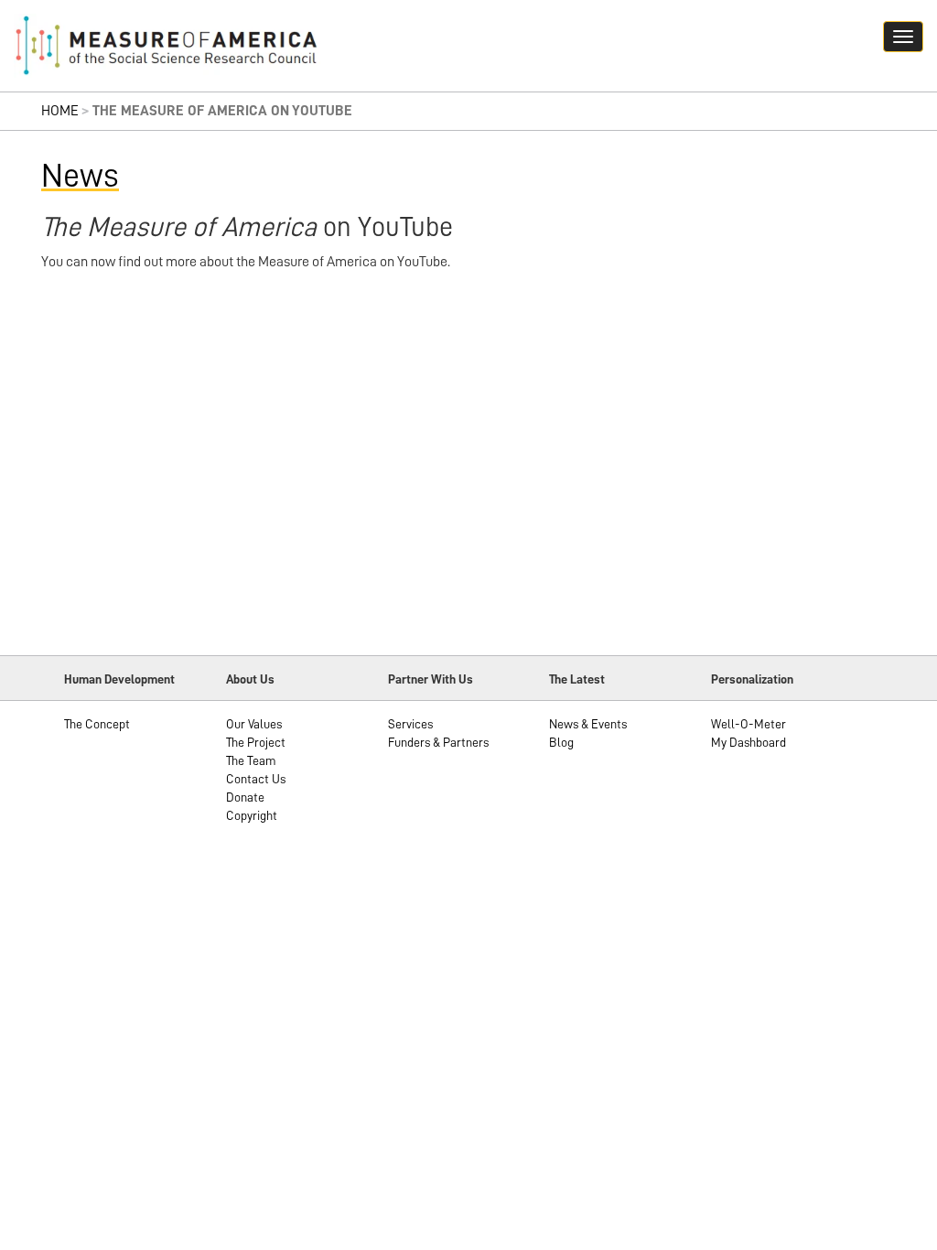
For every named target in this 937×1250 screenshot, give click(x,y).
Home (60, 110)
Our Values (254, 723)
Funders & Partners (438, 742)
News (80, 175)
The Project (255, 742)
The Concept (97, 723)
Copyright (251, 815)
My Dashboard (748, 742)
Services (410, 723)
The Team (251, 760)
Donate (245, 797)
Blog (561, 742)
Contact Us (255, 778)
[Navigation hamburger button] (903, 36)
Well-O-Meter (748, 723)
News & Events (588, 723)
